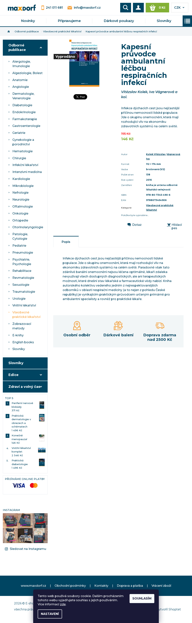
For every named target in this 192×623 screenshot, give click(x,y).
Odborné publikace (17, 47)
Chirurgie (19, 158)
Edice (13, 375)
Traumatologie (23, 291)
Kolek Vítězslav (155, 154)
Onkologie (20, 213)
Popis (66, 242)
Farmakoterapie (24, 119)
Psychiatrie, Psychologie (21, 262)
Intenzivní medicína (27, 172)
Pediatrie (19, 245)
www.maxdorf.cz (33, 585)
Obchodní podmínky (70, 585)
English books (23, 342)
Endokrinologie (24, 112)
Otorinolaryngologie (27, 227)
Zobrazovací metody (21, 326)
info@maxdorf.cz (87, 7)
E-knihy (18, 335)
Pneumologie (22, 252)
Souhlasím (142, 598)
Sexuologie (20, 284)
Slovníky (164, 21)
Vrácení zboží (161, 585)
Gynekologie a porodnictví (23, 142)
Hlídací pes (177, 226)
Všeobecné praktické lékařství (26, 315)
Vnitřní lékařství (24, 305)
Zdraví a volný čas (24, 387)
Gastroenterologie (26, 126)
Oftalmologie (22, 206)
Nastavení (50, 614)
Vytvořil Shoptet (169, 609)
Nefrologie (20, 192)
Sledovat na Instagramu (28, 549)
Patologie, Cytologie (20, 236)
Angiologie (20, 87)
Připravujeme (69, 21)
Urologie (19, 298)
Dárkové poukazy (119, 21)
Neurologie (20, 199)
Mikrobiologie (23, 186)
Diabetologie (22, 105)
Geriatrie (18, 133)
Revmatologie (23, 278)
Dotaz (137, 225)
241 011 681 (54, 7)
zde (63, 604)
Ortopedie (20, 220)
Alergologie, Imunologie (21, 64)
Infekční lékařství (25, 165)
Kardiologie (21, 179)
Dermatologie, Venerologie (23, 96)
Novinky (28, 21)
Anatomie (20, 80)
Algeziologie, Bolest (27, 73)
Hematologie (22, 151)
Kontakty (101, 585)
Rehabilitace (21, 271)
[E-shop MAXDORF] (22, 7)
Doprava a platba (130, 585)
